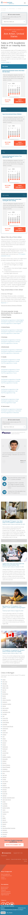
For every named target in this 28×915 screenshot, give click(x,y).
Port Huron (5, 781)
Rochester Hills (6, 787)
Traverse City (5, 812)
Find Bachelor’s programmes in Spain (10, 399)
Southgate (4, 806)
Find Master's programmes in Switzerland (11, 411)
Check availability (19, 100)
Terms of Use (24, 859)
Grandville (4, 724)
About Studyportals (5, 874)
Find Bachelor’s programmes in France (10, 369)
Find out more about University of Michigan (11, 305)
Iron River (4, 740)
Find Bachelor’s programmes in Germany (11, 340)
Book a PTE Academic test (13, 844)
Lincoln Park (5, 753)
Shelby (4, 801)
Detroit (4, 706)
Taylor (3, 810)
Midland (4, 761)
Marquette (5, 759)
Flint (3, 716)
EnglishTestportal (5, 894)
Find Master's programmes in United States (11, 331)
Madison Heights (6, 757)
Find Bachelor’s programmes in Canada (10, 359)
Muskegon (4, 769)
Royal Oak (4, 793)
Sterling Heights (6, 808)
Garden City (5, 720)
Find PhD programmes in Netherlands (10, 353)
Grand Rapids (5, 722)
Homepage (3, 8)
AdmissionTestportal (6, 893)
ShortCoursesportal (5, 891)
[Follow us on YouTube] (12, 904)
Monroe (4, 763)
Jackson (4, 742)
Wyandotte (5, 832)
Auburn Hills (5, 686)
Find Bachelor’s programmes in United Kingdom (12, 320)
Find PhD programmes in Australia (9, 383)
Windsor (4, 109)
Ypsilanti (4, 836)
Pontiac (4, 779)
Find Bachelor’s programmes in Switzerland (11, 409)
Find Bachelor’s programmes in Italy (9, 389)
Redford (4, 785)
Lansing (4, 751)
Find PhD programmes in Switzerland (10, 412)
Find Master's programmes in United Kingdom (12, 321)
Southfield (4, 804)
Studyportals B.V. (4, 855)
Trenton (4, 814)
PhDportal (3, 890)
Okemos (4, 777)
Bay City (4, 690)
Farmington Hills (6, 712)
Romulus (4, 789)
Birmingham (5, 694)
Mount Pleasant (6, 767)
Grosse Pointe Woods (7, 726)
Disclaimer (8, 859)
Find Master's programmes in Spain (9, 401)
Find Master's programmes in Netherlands (11, 351)
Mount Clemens (6, 765)
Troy (3, 152)
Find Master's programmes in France (10, 371)
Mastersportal (4, 888)
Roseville (4, 791)
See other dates (7, 100)
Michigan (20, 8)
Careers (3, 877)
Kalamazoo (5, 747)
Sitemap (25, 861)
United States (12, 8)
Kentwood (4, 749)
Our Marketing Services (6, 875)
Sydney (22, 462)
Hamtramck (5, 728)
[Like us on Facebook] (3, 904)
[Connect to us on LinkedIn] (7, 904)
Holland (4, 734)
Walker (4, 818)
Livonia (4, 755)
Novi (3, 773)
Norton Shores (6, 771)
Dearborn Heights (6, 704)
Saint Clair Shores (6, 799)
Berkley (4, 692)
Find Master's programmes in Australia (10, 381)
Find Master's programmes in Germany (10, 341)
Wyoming (4, 834)
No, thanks (9, 912)
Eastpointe (5, 710)
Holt (3, 736)
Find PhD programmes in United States (10, 333)
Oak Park (4, 775)
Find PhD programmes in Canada (9, 363)
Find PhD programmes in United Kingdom (11, 323)
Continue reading (5, 62)
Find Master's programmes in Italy (9, 391)
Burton (4, 696)
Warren (4, 820)
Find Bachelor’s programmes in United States (12, 330)
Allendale (4, 683)
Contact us (3, 878)
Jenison (4, 745)
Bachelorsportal (4, 887)
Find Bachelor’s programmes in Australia (10, 379)
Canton (4, 698)
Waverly (4, 824)
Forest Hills (5, 718)
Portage (4, 783)
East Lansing (5, 195)
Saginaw (4, 795)
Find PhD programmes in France (9, 373)
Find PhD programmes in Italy (8, 393)
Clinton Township (6, 700)
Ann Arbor (3, 10)
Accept (3, 912)
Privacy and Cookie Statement (16, 859)
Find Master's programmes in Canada (10, 361)
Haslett (4, 730)
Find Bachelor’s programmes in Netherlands (11, 350)
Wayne (4, 826)
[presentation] (3, 446)
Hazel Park (5, 732)
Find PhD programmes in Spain (8, 402)
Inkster (4, 738)
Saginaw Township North (8, 797)
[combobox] (14, 426)
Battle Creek (5, 688)
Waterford (4, 822)
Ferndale (4, 714)
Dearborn (4, 702)
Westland (4, 830)
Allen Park (4, 681)
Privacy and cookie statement (11, 908)
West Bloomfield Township (8, 828)
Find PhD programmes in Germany (9, 343)
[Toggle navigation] (25, 3)
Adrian (4, 679)
